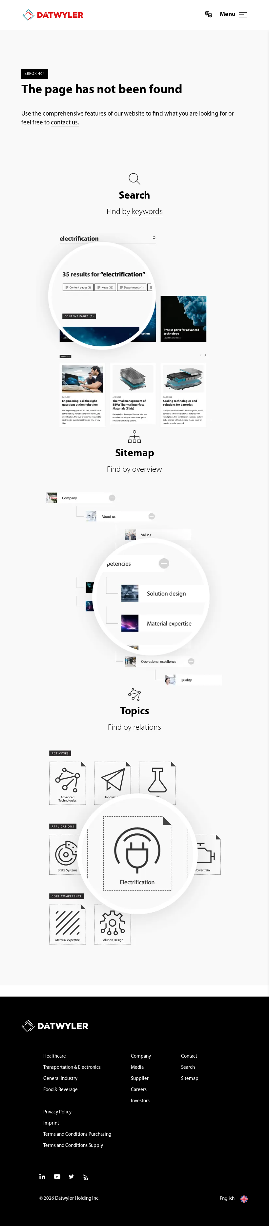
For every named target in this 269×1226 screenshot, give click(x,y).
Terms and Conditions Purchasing (77, 1134)
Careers (139, 1089)
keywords (147, 212)
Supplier (140, 1078)
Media (137, 1067)
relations (147, 727)
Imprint (51, 1123)
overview (147, 469)
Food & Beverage (60, 1089)
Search (188, 1067)
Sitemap (189, 1078)
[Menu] (243, 15)
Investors (140, 1101)
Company (141, 1056)
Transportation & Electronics (72, 1067)
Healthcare (54, 1056)
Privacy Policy (57, 1112)
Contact (189, 1056)
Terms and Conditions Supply (73, 1145)
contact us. (65, 123)
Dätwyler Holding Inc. (77, 1198)
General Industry (60, 1078)
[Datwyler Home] (50, 15)
